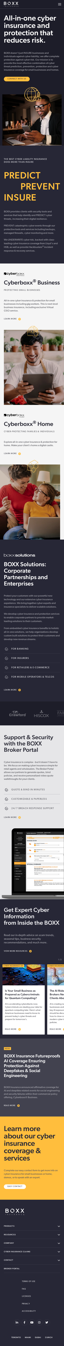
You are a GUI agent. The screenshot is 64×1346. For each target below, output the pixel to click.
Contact (8, 1260)
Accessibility (29, 1311)
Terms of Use (28, 1281)
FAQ (24, 1289)
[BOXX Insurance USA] (15, 1212)
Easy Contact (14, 1186)
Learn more (10, 690)
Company (9, 1243)
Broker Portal (12, 1269)
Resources (10, 1235)
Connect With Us (16, 79)
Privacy (26, 1304)
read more (11, 1029)
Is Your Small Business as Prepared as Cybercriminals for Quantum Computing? (22, 994)
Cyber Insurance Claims (17, 1252)
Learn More (10, 319)
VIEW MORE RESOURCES (15, 951)
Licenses (26, 1296)
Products (9, 1226)
